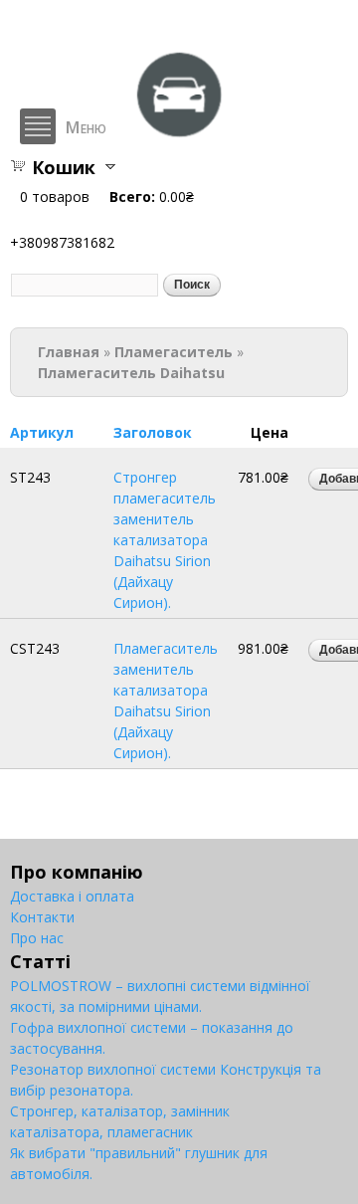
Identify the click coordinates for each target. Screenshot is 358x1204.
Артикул (42, 432)
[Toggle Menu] (38, 126)
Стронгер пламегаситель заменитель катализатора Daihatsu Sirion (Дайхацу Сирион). (164, 540)
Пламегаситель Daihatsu (131, 372)
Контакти (42, 916)
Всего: (132, 196)
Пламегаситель (173, 351)
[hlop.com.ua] (179, 128)
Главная (68, 351)
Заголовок (152, 432)
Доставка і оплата (72, 896)
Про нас (37, 937)
